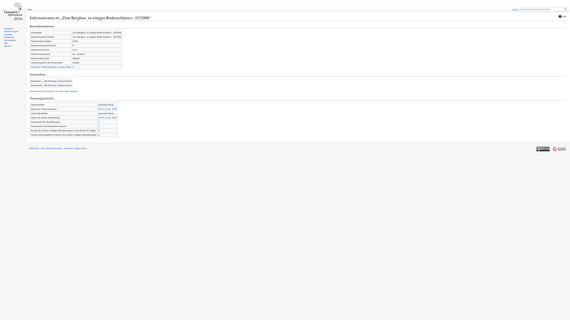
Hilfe (564, 16)
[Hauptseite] (13, 12)
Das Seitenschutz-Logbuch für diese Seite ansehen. (54, 91)
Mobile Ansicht (81, 148)
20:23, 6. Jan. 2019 (107, 109)
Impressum (68, 148)
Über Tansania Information (51, 148)
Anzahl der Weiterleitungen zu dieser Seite (51, 67)
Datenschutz (34, 148)
